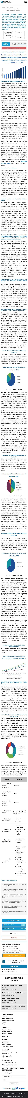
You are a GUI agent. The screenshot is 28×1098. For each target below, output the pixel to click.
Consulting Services (7, 1033)
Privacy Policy (5, 1041)
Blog (3, 1024)
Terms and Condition (7, 1046)
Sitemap (14, 1093)
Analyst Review (22, 43)
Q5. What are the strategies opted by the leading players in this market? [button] (12, 907)
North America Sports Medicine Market (13, 993)
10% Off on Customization (14, 955)
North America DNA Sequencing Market (13, 1006)
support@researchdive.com (10, 971)
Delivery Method (6, 1044)
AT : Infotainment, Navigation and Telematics (8, 34)
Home (3, 7)
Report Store (10, 7)
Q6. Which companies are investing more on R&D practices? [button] (13, 912)
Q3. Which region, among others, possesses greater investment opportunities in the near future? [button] (13, 896)
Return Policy (5, 1042)
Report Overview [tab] (5, 44)
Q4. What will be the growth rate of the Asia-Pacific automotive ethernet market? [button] (13, 902)
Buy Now (14, 938)
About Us (4, 1016)
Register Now (14, 1083)
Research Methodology (8, 1020)
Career (4, 1022)
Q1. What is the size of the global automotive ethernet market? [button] (13, 885)
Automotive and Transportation (11, 8)
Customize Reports (7, 1031)
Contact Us (22, 1093)
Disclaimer (6, 1093)
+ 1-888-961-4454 (8, 969)
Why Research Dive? (7, 1018)
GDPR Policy (5, 1039)
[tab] (14, 885)
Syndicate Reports (7, 1029)
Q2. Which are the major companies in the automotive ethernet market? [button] (12, 890)
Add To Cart (14, 933)
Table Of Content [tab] (14, 44)
